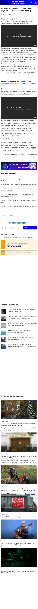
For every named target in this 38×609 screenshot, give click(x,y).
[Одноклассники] (15, 223)
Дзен (29, 81)
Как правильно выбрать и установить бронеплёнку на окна (18, 201)
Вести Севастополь (29, 73)
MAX (25, 81)
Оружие (11, 215)
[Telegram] (10, 223)
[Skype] (25, 223)
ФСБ (5, 215)
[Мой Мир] (20, 223)
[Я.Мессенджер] (18, 223)
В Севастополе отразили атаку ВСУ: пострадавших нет (18, 184)
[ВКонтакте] (13, 223)
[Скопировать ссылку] (28, 223)
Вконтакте (5, 83)
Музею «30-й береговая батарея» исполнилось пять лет (19, 206)
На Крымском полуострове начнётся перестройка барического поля (17, 195)
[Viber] (23, 223)
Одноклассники (16, 83)
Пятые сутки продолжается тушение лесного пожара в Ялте (18, 179)
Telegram (25, 83)
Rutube (32, 83)
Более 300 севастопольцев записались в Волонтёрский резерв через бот (18, 189)
